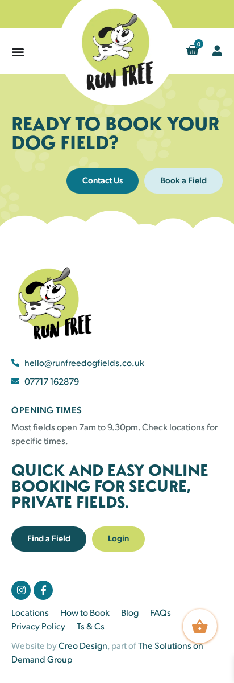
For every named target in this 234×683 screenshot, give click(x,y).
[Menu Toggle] (17, 51)
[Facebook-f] (43, 590)
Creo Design (82, 645)
